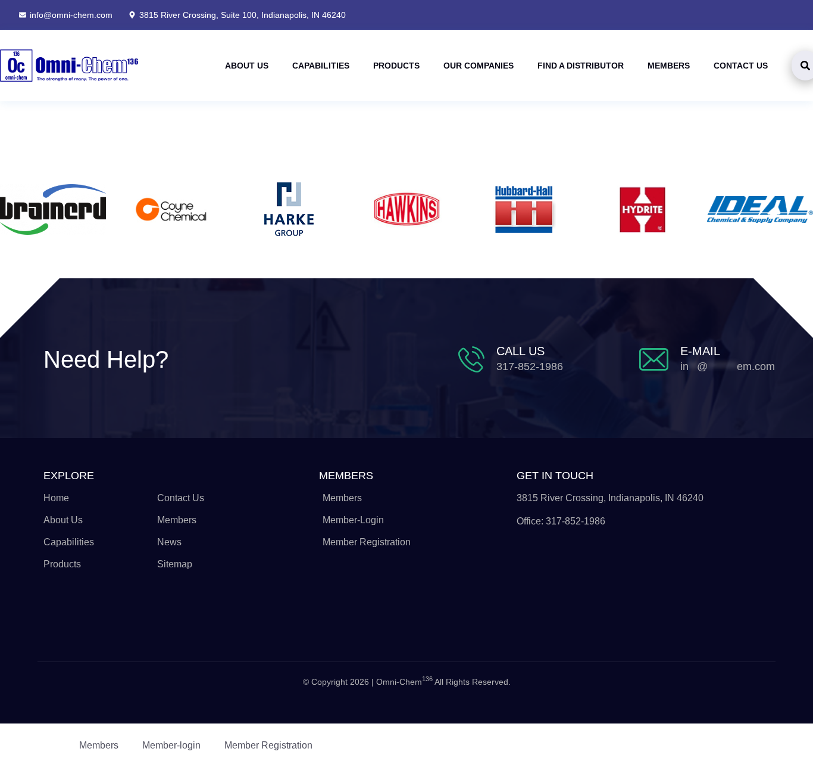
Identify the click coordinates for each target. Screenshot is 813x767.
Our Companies (478, 65)
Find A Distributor (580, 65)
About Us (246, 65)
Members (669, 65)
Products (396, 65)
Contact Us (741, 65)
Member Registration (268, 745)
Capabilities (320, 65)
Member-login (171, 745)
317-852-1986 (529, 366)
